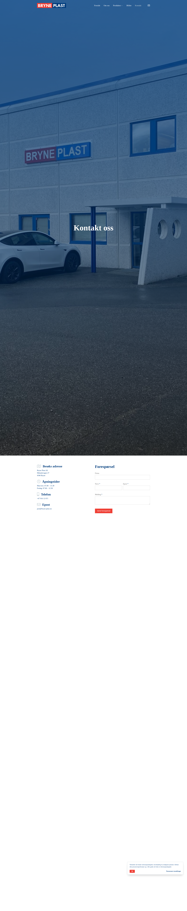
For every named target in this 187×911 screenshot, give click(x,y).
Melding (98, 494)
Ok (132, 871)
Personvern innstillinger (173, 871)
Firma (97, 473)
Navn (97, 484)
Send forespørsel (103, 511)
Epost (125, 484)
